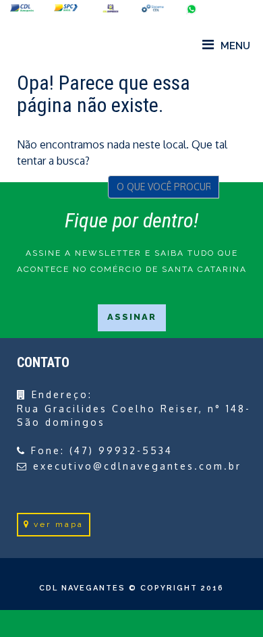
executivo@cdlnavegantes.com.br (137, 466)
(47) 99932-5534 (121, 450)
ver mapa (59, 524)
